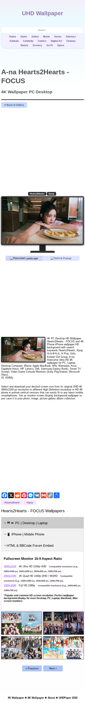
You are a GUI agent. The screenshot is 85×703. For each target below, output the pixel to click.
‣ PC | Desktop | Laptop (26, 523)
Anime (35, 36)
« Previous (32, 668)
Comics (42, 41)
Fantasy (71, 41)
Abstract (71, 36)
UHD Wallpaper (42, 13)
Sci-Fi (49, 45)
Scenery (37, 45)
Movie (46, 36)
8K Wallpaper (36, 697)
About (51, 697)
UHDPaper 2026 (68, 697)
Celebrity (28, 41)
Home (12, 36)
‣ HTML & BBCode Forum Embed (29, 546)
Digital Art (56, 41)
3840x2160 (10, 566)
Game (23, 36)
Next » (53, 668)
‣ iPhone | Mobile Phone (24, 534)
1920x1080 (10, 585)
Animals (14, 41)
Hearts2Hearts (37, 194)
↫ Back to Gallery (14, 105)
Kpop (51, 194)
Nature (24, 45)
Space (60, 45)
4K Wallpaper (16, 697)
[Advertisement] (42, 298)
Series (57, 36)
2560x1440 (10, 575)
